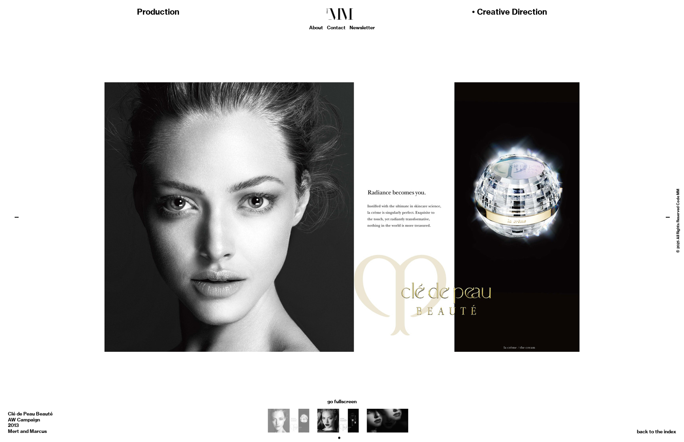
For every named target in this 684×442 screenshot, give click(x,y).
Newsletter (362, 27)
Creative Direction (512, 12)
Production (158, 12)
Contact (336, 27)
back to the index (656, 431)
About (316, 27)
